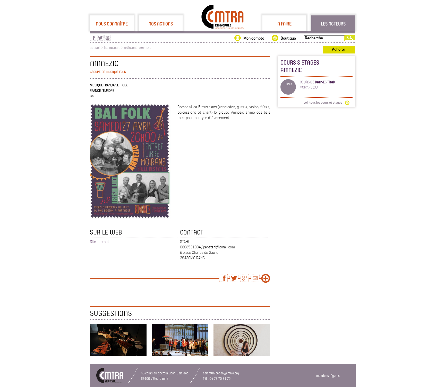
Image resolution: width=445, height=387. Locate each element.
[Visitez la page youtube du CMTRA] (107, 39)
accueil (95, 48)
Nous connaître (112, 24)
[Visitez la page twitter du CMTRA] (100, 39)
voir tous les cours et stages (323, 102)
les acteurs (112, 48)
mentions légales (328, 375)
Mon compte (253, 38)
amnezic (145, 48)
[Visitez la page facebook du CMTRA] (93, 39)
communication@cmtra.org (221, 373)
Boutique (288, 38)
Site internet (99, 242)
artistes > (131, 48)
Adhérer (338, 49)
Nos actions (161, 24)
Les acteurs (333, 24)
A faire (284, 24)
